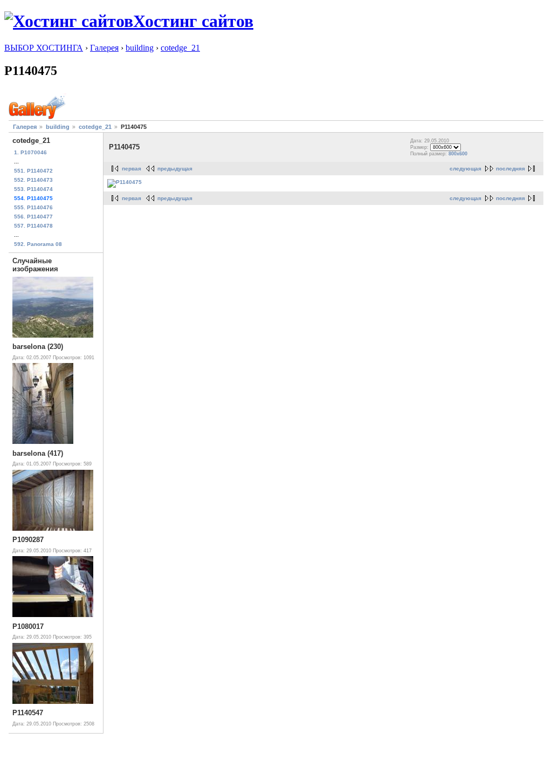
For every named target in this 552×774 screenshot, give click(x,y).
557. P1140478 (33, 226)
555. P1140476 (33, 207)
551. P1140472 (33, 171)
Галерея (104, 47)
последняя (510, 169)
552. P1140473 (33, 180)
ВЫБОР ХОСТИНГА (43, 47)
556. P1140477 (33, 217)
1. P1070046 (30, 152)
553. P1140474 (33, 189)
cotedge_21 (180, 47)
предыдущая (174, 169)
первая (131, 169)
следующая (465, 169)
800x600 (457, 153)
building (140, 47)
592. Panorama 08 (38, 244)
